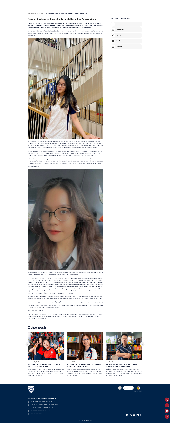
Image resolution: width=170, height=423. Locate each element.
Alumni (41, 14)
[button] (142, 344)
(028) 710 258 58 (36, 407)
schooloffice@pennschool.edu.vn (40, 411)
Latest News (32, 14)
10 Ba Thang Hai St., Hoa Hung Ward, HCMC (43, 401)
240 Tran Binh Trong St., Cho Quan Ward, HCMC (44, 404)
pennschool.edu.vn (36, 414)
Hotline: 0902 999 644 (49, 407)
